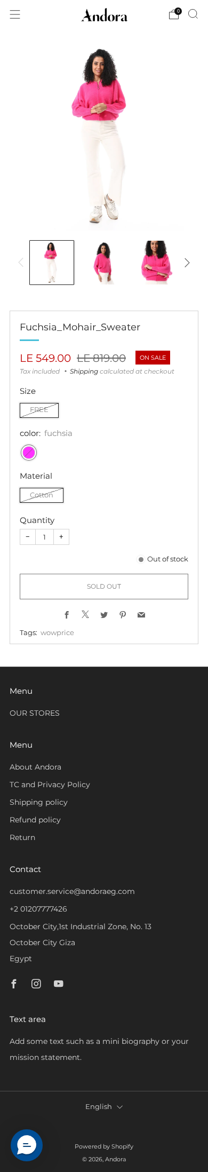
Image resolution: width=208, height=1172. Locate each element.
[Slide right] (185, 262)
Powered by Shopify (104, 1146)
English (98, 1107)
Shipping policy (39, 802)
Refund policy (35, 820)
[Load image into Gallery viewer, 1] (51, 262)
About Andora (35, 767)
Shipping (84, 371)
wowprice (57, 633)
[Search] (193, 14)
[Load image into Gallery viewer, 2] (104, 262)
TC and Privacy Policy (50, 784)
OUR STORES (35, 713)
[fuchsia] (29, 452)
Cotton (41, 495)
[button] (27, 1145)
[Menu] (15, 14)
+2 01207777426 (38, 909)
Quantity (37, 520)
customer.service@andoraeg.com (72, 891)
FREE (39, 410)
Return (22, 837)
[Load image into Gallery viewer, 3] (156, 262)
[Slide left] (22, 262)
